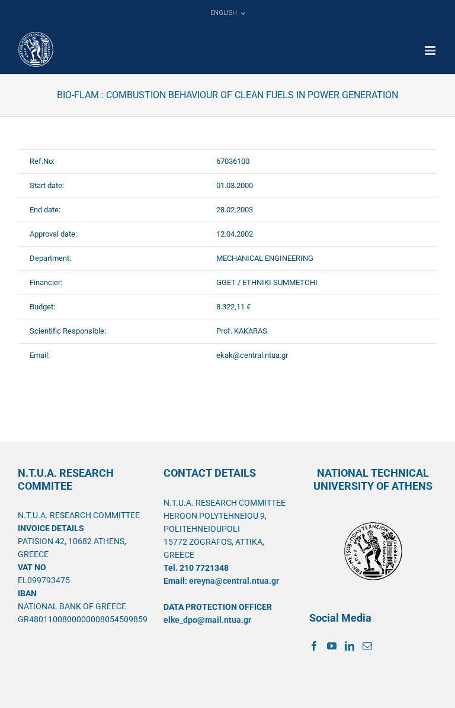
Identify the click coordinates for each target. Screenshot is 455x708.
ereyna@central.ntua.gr (234, 581)
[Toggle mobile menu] (431, 50)
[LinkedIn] (349, 646)
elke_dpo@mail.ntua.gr (207, 620)
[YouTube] (332, 646)
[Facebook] (314, 646)
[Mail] (367, 646)
